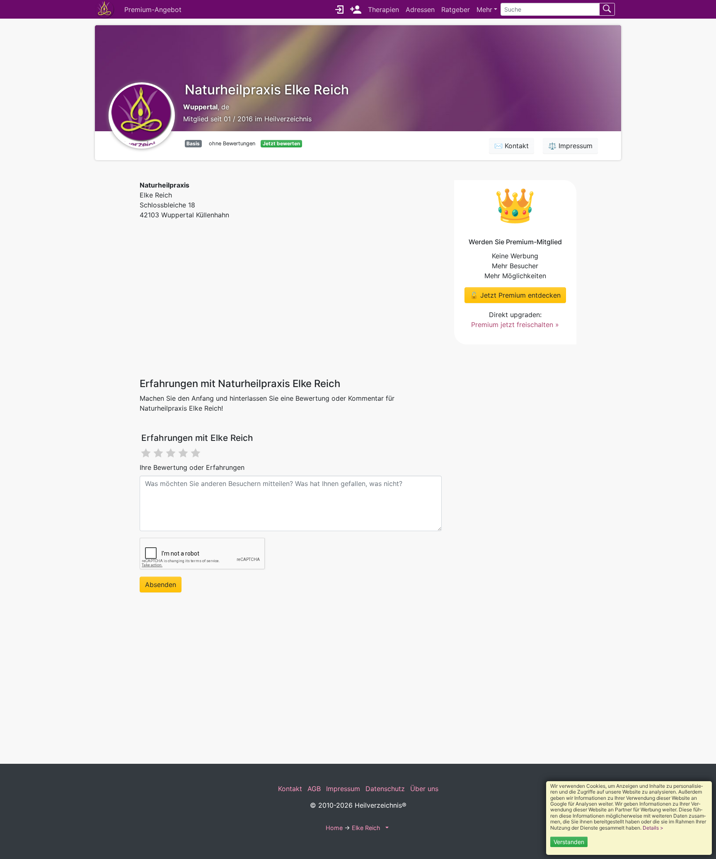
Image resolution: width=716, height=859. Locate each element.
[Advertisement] (290, 298)
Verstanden (569, 841)
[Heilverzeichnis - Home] (106, 9)
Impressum (343, 788)
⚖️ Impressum (570, 146)
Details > (653, 828)
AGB (314, 788)
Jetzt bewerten (281, 143)
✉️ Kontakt (511, 146)
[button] (386, 828)
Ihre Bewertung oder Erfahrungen (192, 467)
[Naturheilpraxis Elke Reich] (142, 115)
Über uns (424, 788)
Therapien (383, 9)
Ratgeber (455, 9)
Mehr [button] (484, 9)
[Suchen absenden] (607, 9)
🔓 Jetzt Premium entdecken (515, 295)
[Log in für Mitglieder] (339, 9)
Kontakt (290, 788)
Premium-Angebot (152, 9)
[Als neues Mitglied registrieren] (356, 9)
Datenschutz (385, 788)
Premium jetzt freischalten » (515, 324)
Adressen (420, 9)
